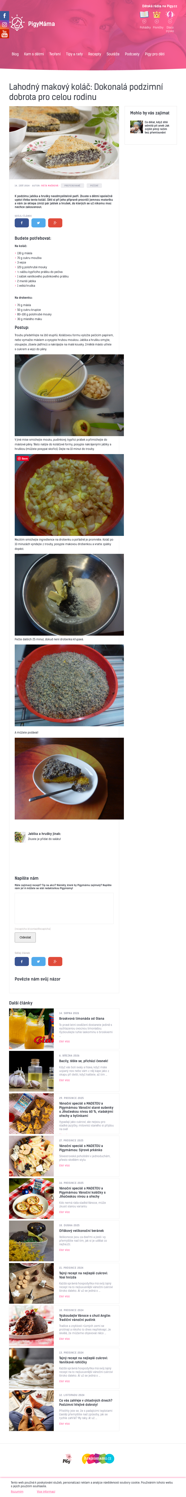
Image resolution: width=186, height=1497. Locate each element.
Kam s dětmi (34, 54)
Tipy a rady (74, 54)
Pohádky (144, 27)
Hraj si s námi (98, 1458)
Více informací (46, 1491)
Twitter (38, 222)
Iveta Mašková (49, 185)
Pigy (67, 1458)
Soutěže (113, 54)
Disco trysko (170, 29)
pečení (94, 185)
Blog (15, 54)
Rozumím (17, 1491)
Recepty (94, 54)
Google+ (55, 222)
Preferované (72, 185)
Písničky (157, 27)
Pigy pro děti (155, 54)
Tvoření (55, 54)
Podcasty (132, 54)
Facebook (22, 222)
